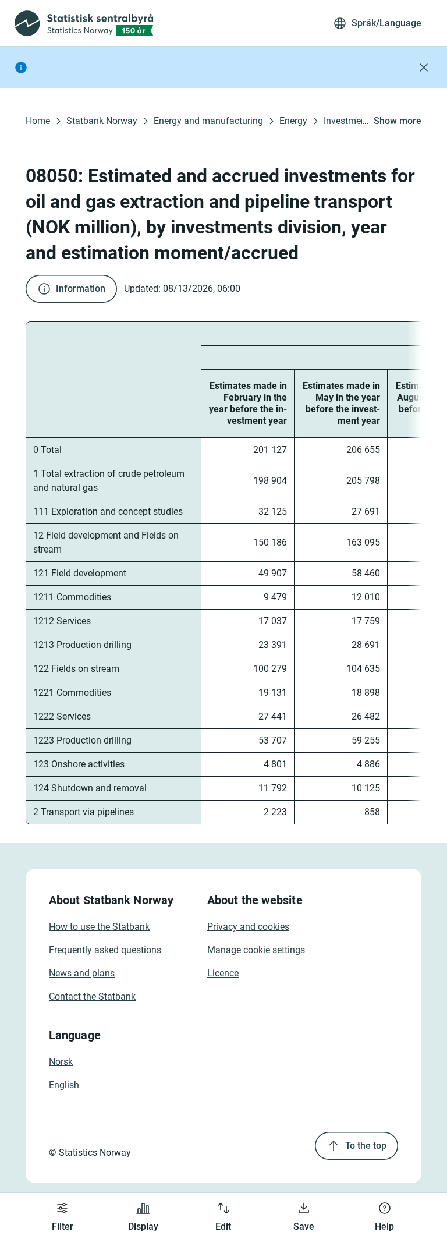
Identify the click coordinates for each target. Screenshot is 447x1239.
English (64, 1085)
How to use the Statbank (99, 926)
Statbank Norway (101, 120)
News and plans (82, 973)
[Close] (423, 67)
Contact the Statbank (92, 996)
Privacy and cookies (248, 926)
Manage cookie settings (256, 949)
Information (80, 288)
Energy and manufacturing (208, 120)
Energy (293, 120)
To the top (365, 1145)
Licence (223, 973)
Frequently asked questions (105, 949)
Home (38, 120)
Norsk (61, 1061)
